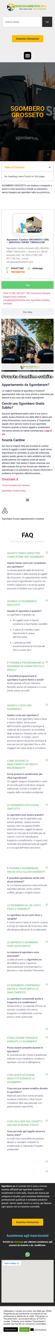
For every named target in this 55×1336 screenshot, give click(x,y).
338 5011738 (22, 293)
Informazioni (40, 1329)
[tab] (27, 285)
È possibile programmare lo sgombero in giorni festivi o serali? (25, 666)
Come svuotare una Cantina (15, 485)
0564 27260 (9, 293)
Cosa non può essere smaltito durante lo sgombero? (21, 1078)
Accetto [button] (24, 1329)
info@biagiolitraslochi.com (16, 300)
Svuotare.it (10, 479)
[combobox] (22, 22)
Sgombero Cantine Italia (14, 490)
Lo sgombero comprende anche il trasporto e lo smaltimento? (23, 989)
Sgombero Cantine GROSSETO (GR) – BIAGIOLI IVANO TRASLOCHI (28, 241)
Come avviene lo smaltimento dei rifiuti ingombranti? (22, 764)
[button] (27, 55)
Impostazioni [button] (10, 1329)
